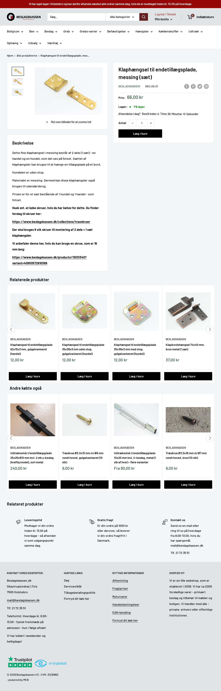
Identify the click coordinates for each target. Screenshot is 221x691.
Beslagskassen (129, 86)
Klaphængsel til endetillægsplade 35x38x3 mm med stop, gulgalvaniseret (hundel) (135, 349)
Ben (32, 31)
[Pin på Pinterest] (193, 86)
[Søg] (143, 17)
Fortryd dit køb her (76, 598)
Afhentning (120, 580)
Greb (66, 31)
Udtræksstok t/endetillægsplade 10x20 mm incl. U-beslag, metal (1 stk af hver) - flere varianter (135, 457)
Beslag (49, 31)
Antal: (122, 123)
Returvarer (119, 596)
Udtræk (194, 31)
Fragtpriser (120, 588)
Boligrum (13, 31)
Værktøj (52, 43)
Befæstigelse (116, 31)
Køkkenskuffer (169, 31)
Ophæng (12, 43)
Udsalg (32, 43)
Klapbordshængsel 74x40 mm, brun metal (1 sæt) (185, 347)
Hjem (10, 55)
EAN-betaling (121, 612)
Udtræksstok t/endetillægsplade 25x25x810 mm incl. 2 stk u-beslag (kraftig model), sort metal (32, 457)
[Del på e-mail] (206, 86)
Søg (66, 580)
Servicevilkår (73, 586)
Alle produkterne (27, 55)
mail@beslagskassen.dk (23, 600)
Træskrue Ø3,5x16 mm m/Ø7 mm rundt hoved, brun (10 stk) (186, 455)
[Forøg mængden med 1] (151, 123)
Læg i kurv (140, 134)
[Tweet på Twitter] (199, 86)
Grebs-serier (88, 31)
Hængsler (142, 31)
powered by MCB (18, 679)
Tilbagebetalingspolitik (79, 592)
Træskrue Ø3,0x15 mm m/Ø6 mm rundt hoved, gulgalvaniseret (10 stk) (82, 457)
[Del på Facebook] (186, 86)
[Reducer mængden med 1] (132, 123)
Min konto (162, 19)
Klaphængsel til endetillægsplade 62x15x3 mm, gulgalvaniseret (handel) (31, 349)
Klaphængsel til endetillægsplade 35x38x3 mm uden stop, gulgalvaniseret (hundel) (83, 349)
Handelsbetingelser (125, 604)
